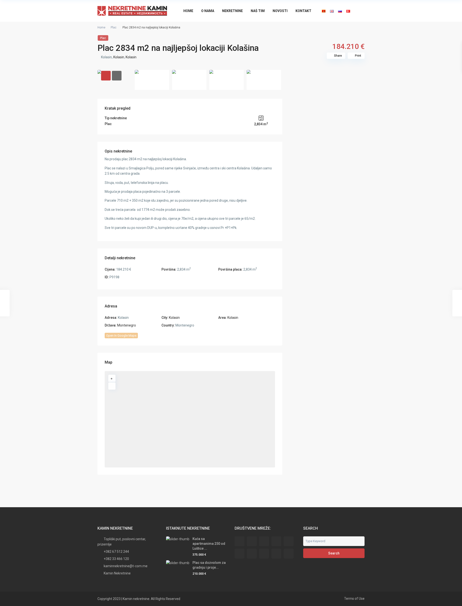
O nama (207, 11)
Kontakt (303, 11)
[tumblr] (252, 554)
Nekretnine (232, 11)
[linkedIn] (239, 554)
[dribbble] (276, 541)
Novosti (280, 11)
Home (188, 11)
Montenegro (126, 325)
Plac (113, 27)
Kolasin (118, 57)
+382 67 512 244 (116, 551)
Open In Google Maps (121, 335)
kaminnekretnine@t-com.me (126, 566)
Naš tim (258, 11)
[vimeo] (289, 554)
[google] (289, 541)
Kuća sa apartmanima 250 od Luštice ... (208, 543)
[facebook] (239, 541)
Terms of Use (354, 598)
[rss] (252, 541)
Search (334, 553)
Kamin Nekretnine (117, 573)
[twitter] (264, 541)
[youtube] (276, 554)
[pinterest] (264, 554)
